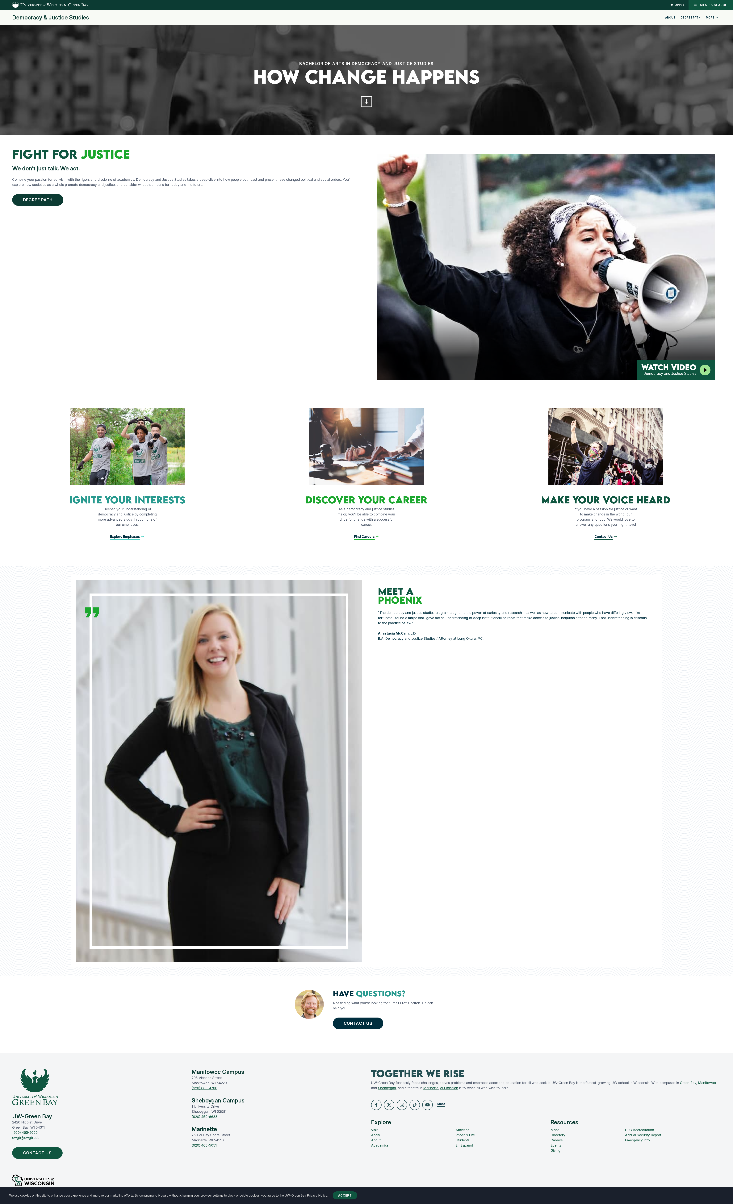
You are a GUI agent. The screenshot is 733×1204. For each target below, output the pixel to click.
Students (462, 1140)
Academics (380, 1145)
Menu (714, 5)
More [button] (710, 17)
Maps (555, 1130)
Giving (555, 1150)
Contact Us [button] (358, 1023)
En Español (464, 1145)
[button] (366, 101)
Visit (374, 1130)
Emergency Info (637, 1140)
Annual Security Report (643, 1135)
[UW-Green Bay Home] (44, 5)
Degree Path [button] (38, 200)
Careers (557, 1140)
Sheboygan (387, 1088)
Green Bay (688, 1083)
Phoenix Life (465, 1135)
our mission (449, 1088)
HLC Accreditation (639, 1130)
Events (556, 1145)
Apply (680, 4)
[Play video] (705, 370)
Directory (558, 1135)
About (670, 17)
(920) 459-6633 (204, 1117)
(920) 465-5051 (204, 1145)
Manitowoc (707, 1083)
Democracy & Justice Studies (50, 17)
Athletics (462, 1130)
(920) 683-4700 (204, 1088)
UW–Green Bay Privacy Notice (306, 1195)
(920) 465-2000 (25, 1133)
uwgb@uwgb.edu (26, 1138)
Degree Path (690, 17)
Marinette (430, 1088)
